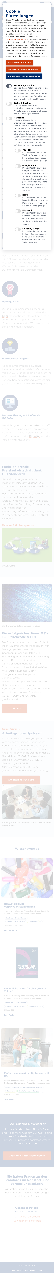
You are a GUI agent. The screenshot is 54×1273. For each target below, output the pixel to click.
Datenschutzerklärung (16, 39)
